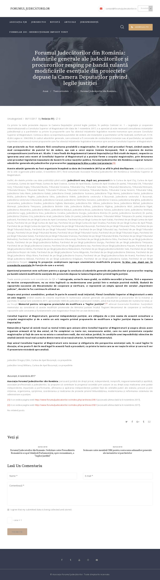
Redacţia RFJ (46, 118)
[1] (113, 163)
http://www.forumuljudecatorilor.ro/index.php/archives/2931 (66, 405)
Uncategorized (14, 118)
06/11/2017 (31, 118)
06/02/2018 (117, 447)
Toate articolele (61, 91)
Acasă (45, 91)
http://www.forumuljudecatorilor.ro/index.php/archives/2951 (66, 399)
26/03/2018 (42, 447)
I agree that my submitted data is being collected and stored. (41, 509)
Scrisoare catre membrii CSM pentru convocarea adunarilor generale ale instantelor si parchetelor (117, 452)
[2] (8, 405)
